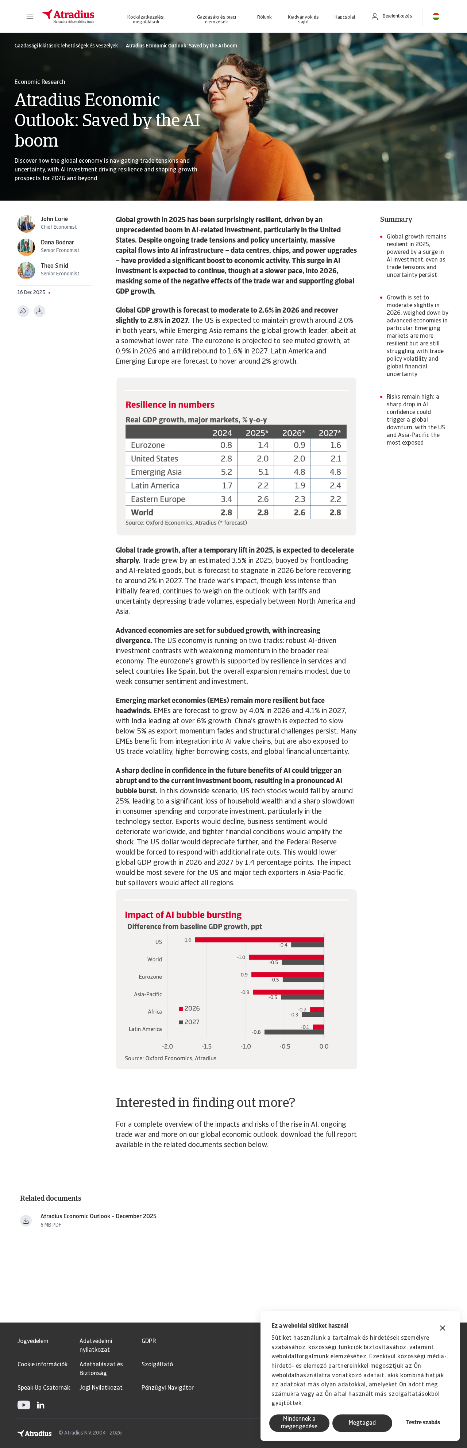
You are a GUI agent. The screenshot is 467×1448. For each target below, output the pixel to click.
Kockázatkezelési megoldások (146, 19)
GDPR (149, 1341)
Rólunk (264, 17)
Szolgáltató (157, 1365)
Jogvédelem (33, 1341)
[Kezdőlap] (68, 16)
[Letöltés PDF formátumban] (39, 311)
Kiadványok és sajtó (303, 19)
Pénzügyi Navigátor (168, 1388)
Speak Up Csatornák (44, 1388)
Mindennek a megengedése (299, 1423)
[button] (30, 16)
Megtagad (362, 1423)
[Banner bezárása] (442, 1328)
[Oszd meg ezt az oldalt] (23, 311)
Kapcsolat (345, 17)
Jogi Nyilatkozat (101, 1388)
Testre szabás (423, 1423)
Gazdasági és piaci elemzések (216, 19)
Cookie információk (42, 1365)
